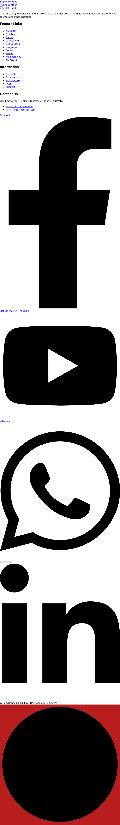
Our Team (11, 34)
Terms (9, 37)
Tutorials (11, 74)
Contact (10, 50)
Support (10, 87)
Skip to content (8, 1)
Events (9, 53)
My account (12, 59)
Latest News (12, 40)
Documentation (14, 77)
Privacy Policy (13, 80)
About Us (11, 31)
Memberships (13, 56)
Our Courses (13, 43)
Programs (11, 47)
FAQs (8, 83)
